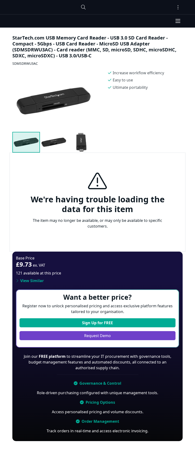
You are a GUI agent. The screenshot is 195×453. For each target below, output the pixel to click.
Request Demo (97, 335)
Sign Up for (97, 322)
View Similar (32, 280)
